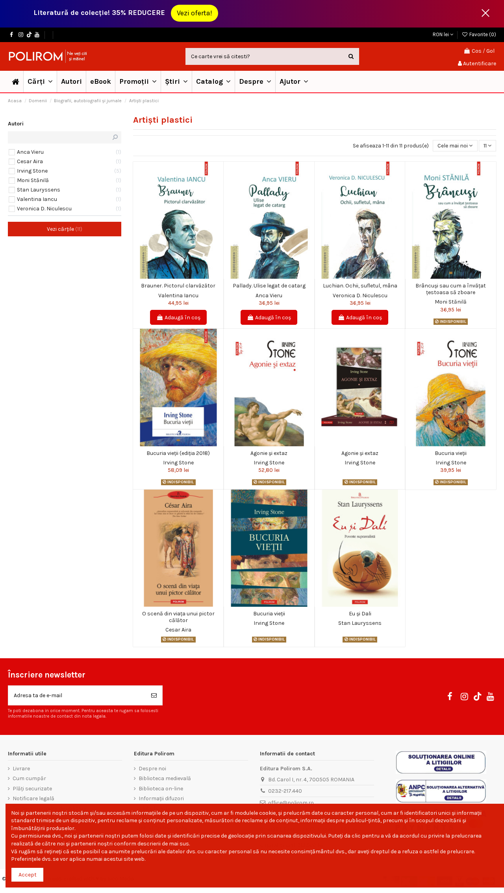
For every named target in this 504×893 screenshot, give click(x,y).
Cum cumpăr (29, 778)
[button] (138, 81)
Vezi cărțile (63, 229)
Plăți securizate (32, 788)
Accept (28, 874)
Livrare (21, 768)
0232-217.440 (285, 791)
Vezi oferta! (194, 13)
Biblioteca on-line (161, 788)
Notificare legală (33, 798)
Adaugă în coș (182, 317)
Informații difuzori (161, 798)
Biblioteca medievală (165, 778)
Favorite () (482, 34)
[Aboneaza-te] (154, 695)
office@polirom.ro (291, 802)
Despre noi (152, 768)
